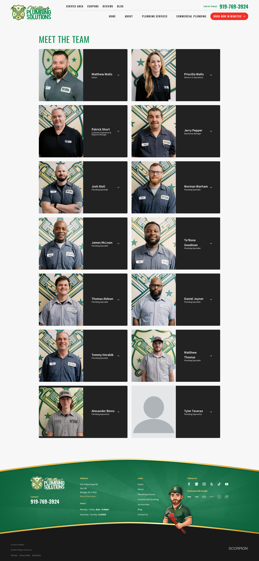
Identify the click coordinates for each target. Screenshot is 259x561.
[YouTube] (226, 484)
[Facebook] (189, 484)
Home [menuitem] (112, 16)
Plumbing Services (146, 494)
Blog (120, 6)
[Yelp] (211, 484)
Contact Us (143, 514)
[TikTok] (219, 484)
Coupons (93, 6)
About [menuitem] (129, 16)
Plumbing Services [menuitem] (154, 16)
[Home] (31, 12)
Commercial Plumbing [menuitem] (191, 16)
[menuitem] (14, 555)
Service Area (74, 6)
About (140, 489)
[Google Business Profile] (196, 484)
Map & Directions (88, 496)
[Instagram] (204, 484)
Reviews (108, 6)
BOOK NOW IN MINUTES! (227, 16)
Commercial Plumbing (148, 499)
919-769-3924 (234, 6)
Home (140, 484)
